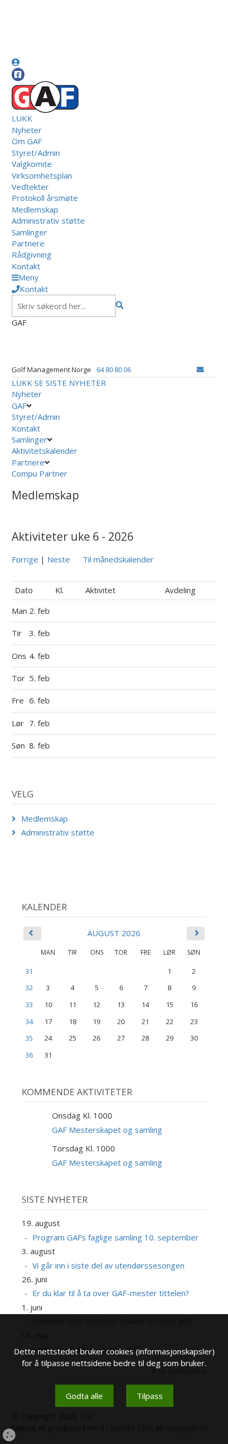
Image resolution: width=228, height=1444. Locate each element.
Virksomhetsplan (42, 175)
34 (29, 1021)
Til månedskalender (118, 559)
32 (29, 987)
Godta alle (84, 1395)
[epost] (200, 369)
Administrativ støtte (48, 220)
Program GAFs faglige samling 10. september (115, 1237)
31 (29, 971)
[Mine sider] (16, 62)
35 (29, 1038)
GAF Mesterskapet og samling (107, 1129)
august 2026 (114, 933)
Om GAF (27, 141)
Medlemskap (35, 209)
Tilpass (150, 1395)
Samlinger (29, 232)
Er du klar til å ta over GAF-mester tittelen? (110, 1293)
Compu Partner (39, 473)
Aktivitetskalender (44, 450)
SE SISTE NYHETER (70, 382)
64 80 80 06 (114, 369)
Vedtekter (30, 186)
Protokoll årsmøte (45, 197)
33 (29, 1004)
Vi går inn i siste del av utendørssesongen (108, 1265)
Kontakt (26, 266)
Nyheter (27, 130)
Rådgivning (31, 254)
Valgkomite (32, 164)
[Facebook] (18, 74)
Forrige (25, 559)
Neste (58, 559)
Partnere (28, 243)
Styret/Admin (36, 152)
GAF (19, 405)
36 (29, 1055)
